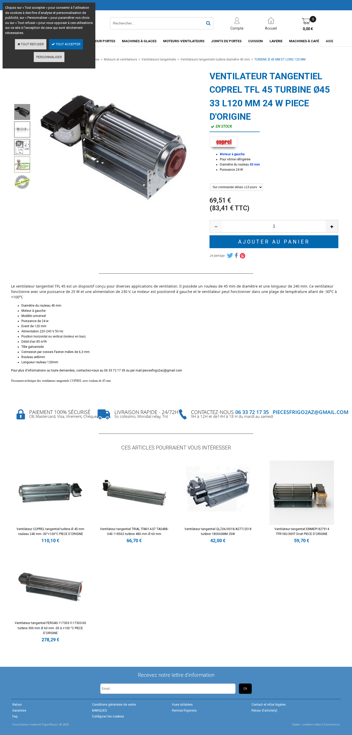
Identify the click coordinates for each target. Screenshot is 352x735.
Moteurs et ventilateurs (120, 59)
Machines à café (304, 41)
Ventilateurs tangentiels (158, 59)
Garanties (19, 710)
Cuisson (255, 41)
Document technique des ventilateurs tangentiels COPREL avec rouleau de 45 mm (61, 381)
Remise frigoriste (184, 710)
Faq (15, 716)
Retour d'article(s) (264, 710)
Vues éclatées (182, 704)
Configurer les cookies (108, 716)
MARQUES (99, 710)
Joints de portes (226, 41)
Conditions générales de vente (114, 704)
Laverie (276, 41)
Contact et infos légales (269, 704)
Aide (329, 41)
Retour (17, 704)
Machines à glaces (139, 41)
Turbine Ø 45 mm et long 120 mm (280, 59)
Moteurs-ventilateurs (183, 41)
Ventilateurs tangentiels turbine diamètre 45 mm (215, 59)
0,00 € (308, 29)
